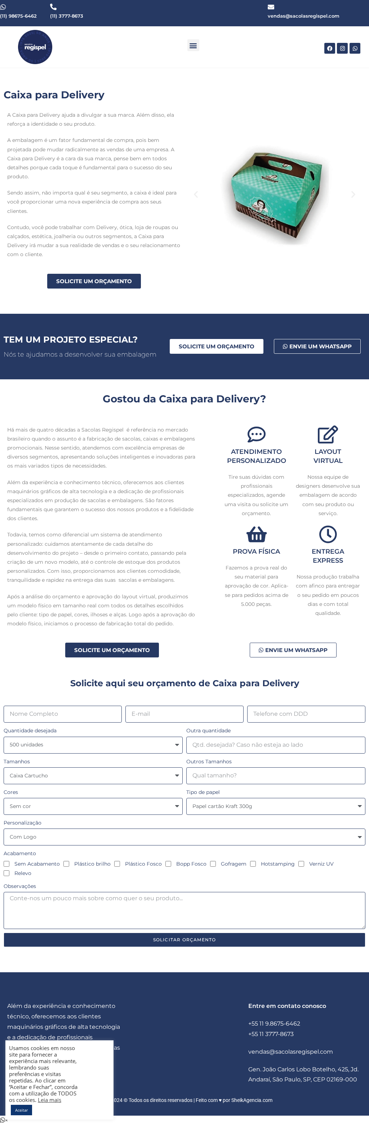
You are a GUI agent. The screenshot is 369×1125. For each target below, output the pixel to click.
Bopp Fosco (191, 864)
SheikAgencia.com (251, 1100)
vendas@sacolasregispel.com (290, 1051)
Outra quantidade (208, 730)
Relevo (22, 873)
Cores (11, 792)
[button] (193, 45)
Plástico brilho (92, 864)
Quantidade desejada (30, 730)
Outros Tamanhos (209, 761)
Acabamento (20, 853)
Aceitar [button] (21, 1110)
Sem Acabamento (37, 864)
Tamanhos (17, 761)
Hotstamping (278, 864)
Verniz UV (321, 864)
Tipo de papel (203, 792)
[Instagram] (342, 48)
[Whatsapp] (355, 48)
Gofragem (233, 864)
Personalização (22, 823)
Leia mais (49, 1100)
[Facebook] (329, 48)
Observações (20, 886)
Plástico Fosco (143, 864)
